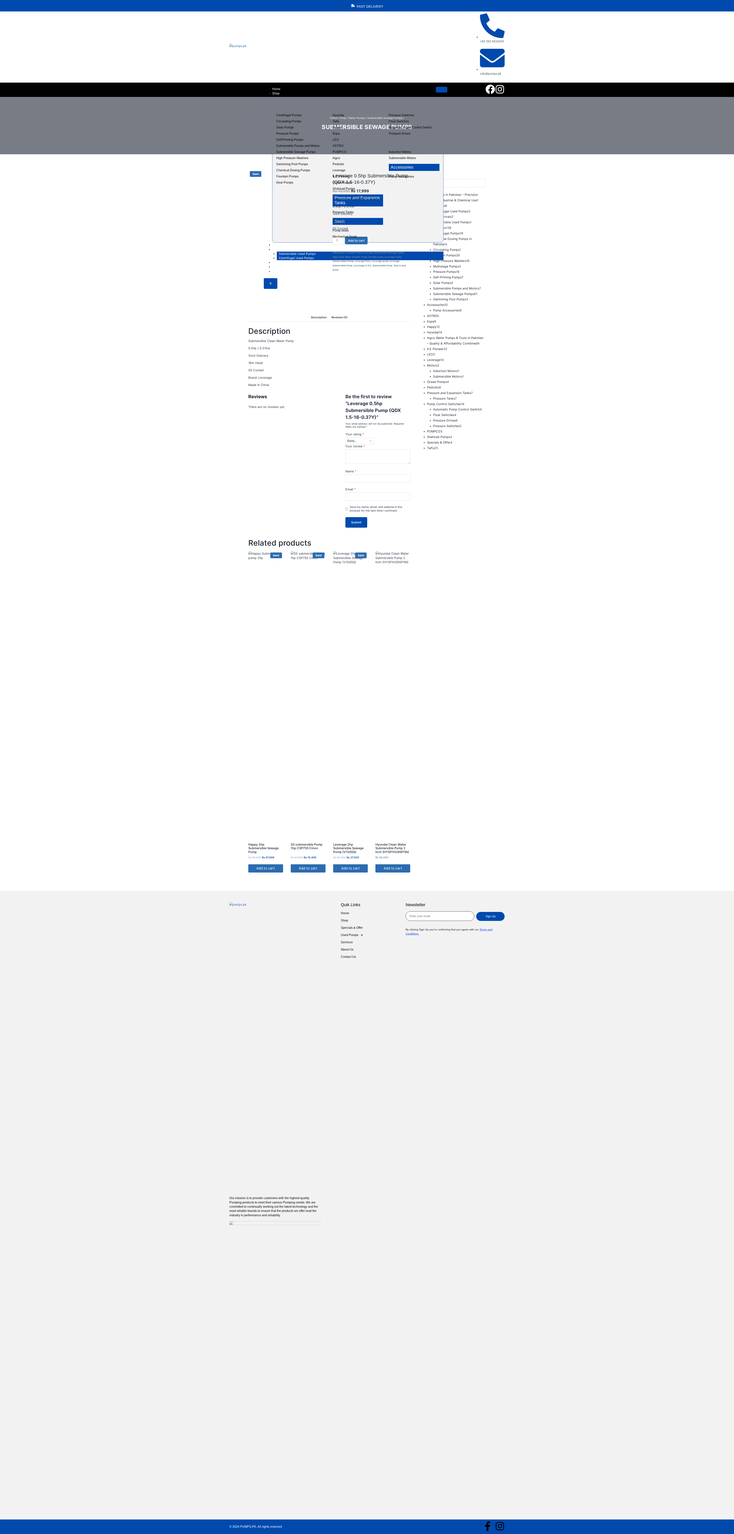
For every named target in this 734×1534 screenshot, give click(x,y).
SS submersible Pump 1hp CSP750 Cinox (306, 846)
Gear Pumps (284, 182)
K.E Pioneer (341, 176)
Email (350, 489)
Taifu (336, 121)
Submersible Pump (382, 265)
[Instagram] (500, 89)
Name (350, 471)
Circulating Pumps (288, 121)
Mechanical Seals (345, 236)
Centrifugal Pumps (288, 115)
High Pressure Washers (292, 158)
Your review (355, 446)
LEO (336, 139)
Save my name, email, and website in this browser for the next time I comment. (376, 508)
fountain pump (375, 257)
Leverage (339, 170)
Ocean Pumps (342, 182)
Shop (275, 93)
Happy (337, 127)
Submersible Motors (402, 158)
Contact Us (348, 956)
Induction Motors (400, 152)
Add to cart (356, 240)
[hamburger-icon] (441, 90)
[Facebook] (490, 89)
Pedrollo (338, 164)
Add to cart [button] (265, 868)
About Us (347, 949)
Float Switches (399, 121)
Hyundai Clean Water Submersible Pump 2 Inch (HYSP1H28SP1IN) (392, 848)
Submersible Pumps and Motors (298, 145)
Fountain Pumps (287, 176)
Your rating (354, 434)
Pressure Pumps (287, 133)
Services (347, 942)
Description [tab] (319, 317)
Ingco (336, 158)
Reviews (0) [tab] (339, 317)
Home (276, 89)
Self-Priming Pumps (289, 139)
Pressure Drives (400, 133)
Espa (336, 133)
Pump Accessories (401, 176)
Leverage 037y (363, 261)
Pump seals (341, 230)
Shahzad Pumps (344, 188)
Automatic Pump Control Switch (410, 127)
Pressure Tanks (343, 212)
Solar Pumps (285, 127)
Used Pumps (349, 935)
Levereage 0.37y (362, 265)
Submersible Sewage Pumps (296, 152)
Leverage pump (380, 261)
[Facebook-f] (487, 1526)
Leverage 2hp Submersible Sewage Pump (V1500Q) (348, 848)
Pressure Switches (401, 115)
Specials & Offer (352, 927)
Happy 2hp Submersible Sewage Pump (263, 848)
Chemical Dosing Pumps (293, 170)
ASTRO (338, 145)
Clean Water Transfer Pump (353, 257)
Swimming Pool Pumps (292, 164)
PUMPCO (339, 152)
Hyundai (338, 115)
